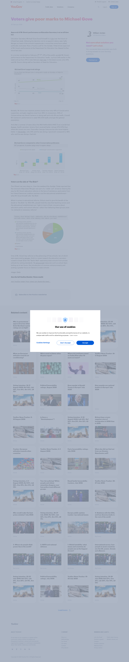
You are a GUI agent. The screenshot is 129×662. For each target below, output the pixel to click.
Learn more (73, 335)
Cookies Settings (43, 342)
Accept (85, 343)
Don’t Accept (65, 343)
